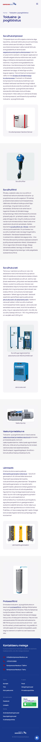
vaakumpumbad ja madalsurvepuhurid (16, 437)
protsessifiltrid (15, 607)
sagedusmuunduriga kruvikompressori (17, 52)
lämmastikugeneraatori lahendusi (15, 474)
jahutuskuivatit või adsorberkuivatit (16, 300)
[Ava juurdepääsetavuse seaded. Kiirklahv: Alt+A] (36, 737)
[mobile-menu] (37, 4)
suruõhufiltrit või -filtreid (19, 227)
